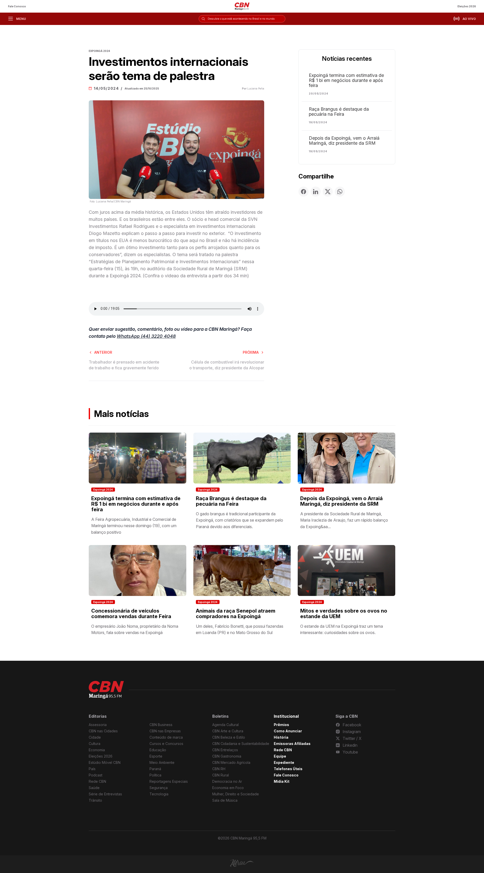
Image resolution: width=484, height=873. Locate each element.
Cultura (94, 743)
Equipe (280, 756)
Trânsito (95, 800)
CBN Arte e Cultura (227, 731)
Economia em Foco (228, 788)
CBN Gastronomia (226, 756)
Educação (157, 750)
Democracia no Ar (227, 781)
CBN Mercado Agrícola (231, 762)
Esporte (155, 756)
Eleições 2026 (467, 6)
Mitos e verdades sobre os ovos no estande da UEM (343, 613)
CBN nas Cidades (103, 731)
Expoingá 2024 (103, 489)
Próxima (251, 352)
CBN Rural (220, 775)
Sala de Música (224, 800)
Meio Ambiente (161, 762)
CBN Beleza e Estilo (228, 737)
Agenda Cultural (225, 725)
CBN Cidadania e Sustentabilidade (240, 743)
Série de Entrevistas (105, 794)
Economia (97, 750)
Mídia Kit (281, 781)
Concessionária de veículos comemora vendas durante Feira (131, 613)
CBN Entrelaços (225, 750)
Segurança (158, 788)
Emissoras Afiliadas (292, 743)
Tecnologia (158, 794)
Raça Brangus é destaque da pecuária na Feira (339, 112)
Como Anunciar (288, 731)
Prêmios (281, 725)
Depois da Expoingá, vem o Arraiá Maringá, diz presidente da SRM (344, 141)
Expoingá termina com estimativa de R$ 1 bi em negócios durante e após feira (346, 80)
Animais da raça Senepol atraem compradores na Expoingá (235, 613)
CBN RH (218, 769)
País (92, 769)
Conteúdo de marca (166, 737)
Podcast (95, 775)
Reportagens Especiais (168, 781)
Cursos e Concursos (166, 743)
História (281, 737)
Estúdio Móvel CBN (104, 762)
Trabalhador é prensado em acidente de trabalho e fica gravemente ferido (124, 364)
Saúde (94, 788)
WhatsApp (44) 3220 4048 (146, 336)
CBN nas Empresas (165, 731)
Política (155, 775)
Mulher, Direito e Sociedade (235, 794)
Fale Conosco (17, 6)
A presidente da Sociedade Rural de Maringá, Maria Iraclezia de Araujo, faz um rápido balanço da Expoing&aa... (344, 520)
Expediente (284, 762)
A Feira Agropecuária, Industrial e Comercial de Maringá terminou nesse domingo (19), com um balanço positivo (133, 526)
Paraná (155, 769)
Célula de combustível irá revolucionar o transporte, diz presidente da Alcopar (226, 364)
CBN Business (160, 725)
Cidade (95, 737)
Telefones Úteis (288, 769)
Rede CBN (97, 781)
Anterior (103, 352)
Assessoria (98, 725)
